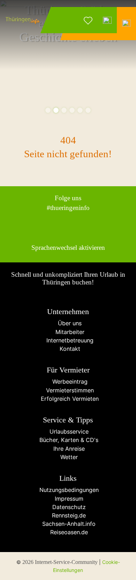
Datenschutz (68, 506)
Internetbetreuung (68, 340)
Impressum (68, 498)
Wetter (68, 457)
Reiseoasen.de (68, 532)
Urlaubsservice (68, 431)
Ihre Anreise (68, 448)
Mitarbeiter (68, 331)
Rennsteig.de (68, 515)
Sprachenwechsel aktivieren (68, 247)
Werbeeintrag (68, 381)
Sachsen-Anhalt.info (68, 523)
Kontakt (68, 348)
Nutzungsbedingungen (68, 489)
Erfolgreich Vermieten (68, 398)
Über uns (68, 323)
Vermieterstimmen (68, 390)
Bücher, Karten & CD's (68, 439)
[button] (48, 110)
